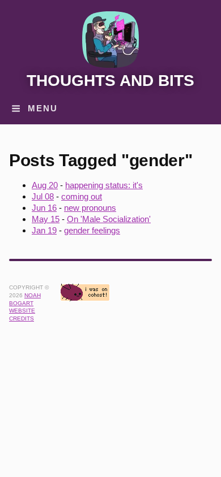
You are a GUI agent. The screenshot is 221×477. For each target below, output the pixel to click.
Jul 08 (43, 196)
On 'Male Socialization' (109, 219)
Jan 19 (44, 230)
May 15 (46, 219)
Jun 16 (44, 208)
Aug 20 (45, 185)
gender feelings (92, 230)
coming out (81, 196)
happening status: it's (104, 185)
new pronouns (90, 208)
